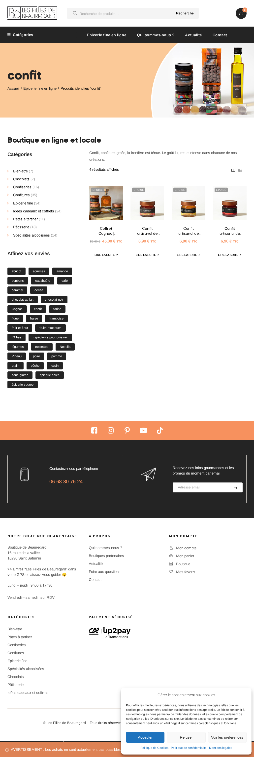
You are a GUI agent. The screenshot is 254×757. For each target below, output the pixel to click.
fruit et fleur (20, 328)
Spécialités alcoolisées (31, 235)
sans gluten (20, 375)
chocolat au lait (22, 299)
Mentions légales (220, 748)
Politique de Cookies (154, 748)
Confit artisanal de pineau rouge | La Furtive (229, 232)
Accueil (13, 88)
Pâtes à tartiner (25, 219)
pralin (15, 365)
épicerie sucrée (22, 384)
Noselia (65, 347)
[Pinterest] (127, 431)
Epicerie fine (23, 203)
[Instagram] (111, 431)
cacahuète (42, 280)
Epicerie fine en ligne (106, 35)
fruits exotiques (50, 328)
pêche (35, 365)
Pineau (17, 356)
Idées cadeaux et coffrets (33, 211)
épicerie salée (50, 375)
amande (62, 271)
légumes (18, 347)
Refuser (186, 737)
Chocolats (21, 179)
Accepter (145, 737)
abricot (16, 271)
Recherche (185, 13)
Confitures (21, 195)
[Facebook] (94, 431)
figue (15, 318)
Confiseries (22, 187)
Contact (220, 35)
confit (38, 309)
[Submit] (235, 487)
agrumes (39, 271)
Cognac (17, 309)
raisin (55, 365)
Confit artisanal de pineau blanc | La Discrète (188, 232)
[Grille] (233, 170)
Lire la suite (105, 255)
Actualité (193, 35)
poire (36, 356)
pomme (56, 356)
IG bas (16, 337)
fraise (34, 318)
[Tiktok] (160, 431)
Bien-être (20, 171)
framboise (56, 318)
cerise (38, 290)
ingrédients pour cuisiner (50, 337)
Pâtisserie (21, 227)
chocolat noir (54, 299)
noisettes (41, 347)
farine (57, 309)
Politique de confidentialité (189, 748)
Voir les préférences (227, 737)
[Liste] (240, 170)
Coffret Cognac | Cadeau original (106, 232)
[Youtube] (143, 431)
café (65, 280)
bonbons (18, 280)
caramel (17, 290)
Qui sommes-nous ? (155, 35)
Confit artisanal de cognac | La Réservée (147, 232)
